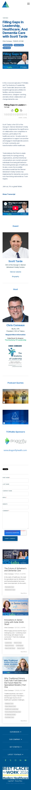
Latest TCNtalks (14, 754)
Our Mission (14, 732)
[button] (28, 3)
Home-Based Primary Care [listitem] (13, 712)
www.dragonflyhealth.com (15, 450)
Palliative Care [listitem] (9, 703)
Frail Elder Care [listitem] (9, 717)
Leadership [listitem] (8, 642)
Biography (15, 276)
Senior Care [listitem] (20, 648)
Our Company (14, 739)
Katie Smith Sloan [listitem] (10, 648)
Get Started (15, 747)
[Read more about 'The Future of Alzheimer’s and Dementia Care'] (15, 556)
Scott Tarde (6, 48)
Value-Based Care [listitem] (10, 706)
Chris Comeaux (7, 41)
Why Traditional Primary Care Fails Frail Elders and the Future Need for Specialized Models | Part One (15, 682)
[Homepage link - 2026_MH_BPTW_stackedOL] (15, 778)
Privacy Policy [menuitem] (18, 781)
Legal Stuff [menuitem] (11, 781)
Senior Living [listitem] (17, 642)
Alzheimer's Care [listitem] (10, 589)
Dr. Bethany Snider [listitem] (10, 714)
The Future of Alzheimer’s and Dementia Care (15, 569)
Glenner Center (18, 45)
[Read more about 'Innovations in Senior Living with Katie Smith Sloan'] (15, 606)
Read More (24, 593)
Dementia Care (7, 45)
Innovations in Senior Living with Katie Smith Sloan (14, 622)
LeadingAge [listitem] (19, 645)
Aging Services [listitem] (9, 645)
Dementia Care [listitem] (9, 587)
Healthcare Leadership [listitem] (11, 709)
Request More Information (15, 335)
